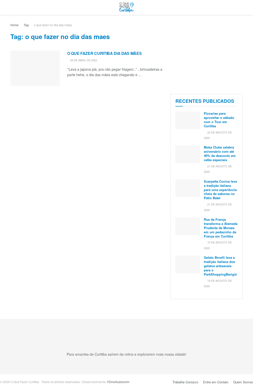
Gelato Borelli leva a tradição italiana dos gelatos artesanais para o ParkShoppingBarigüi (220, 266)
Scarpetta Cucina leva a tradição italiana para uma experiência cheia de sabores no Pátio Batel (220, 189)
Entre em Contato (215, 382)
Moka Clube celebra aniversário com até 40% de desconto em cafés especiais (220, 153)
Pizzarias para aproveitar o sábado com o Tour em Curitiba (219, 119)
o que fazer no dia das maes (53, 25)
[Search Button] (240, 7)
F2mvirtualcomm (118, 382)
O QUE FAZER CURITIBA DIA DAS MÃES (104, 53)
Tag (26, 25)
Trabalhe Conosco (185, 382)
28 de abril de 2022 (83, 60)
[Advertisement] (206, 53)
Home (14, 25)
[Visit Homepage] (126, 7)
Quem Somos (243, 382)
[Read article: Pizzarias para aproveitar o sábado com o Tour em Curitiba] (187, 120)
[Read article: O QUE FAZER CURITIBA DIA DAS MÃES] (35, 68)
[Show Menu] (12, 7)
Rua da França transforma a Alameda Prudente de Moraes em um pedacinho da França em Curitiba (220, 227)
